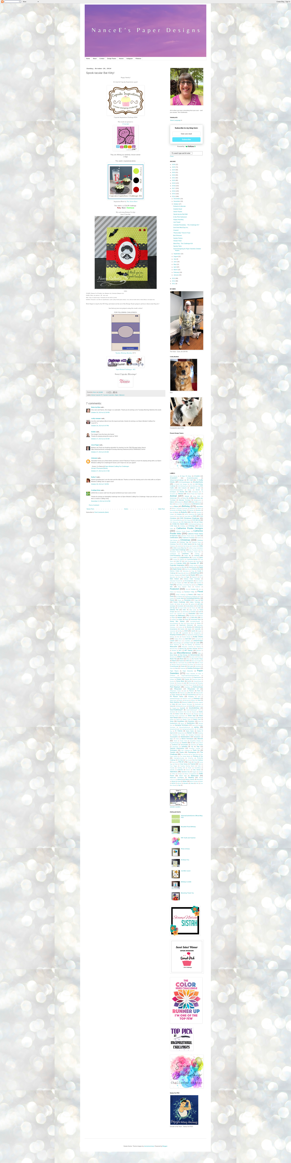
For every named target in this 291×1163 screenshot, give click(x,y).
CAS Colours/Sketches (176, 520)
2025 (174, 167)
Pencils (172, 681)
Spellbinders (191, 723)
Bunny (176, 512)
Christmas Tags (183, 542)
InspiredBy (198, 629)
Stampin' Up (190, 733)
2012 (174, 281)
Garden (172, 604)
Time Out (187, 760)
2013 (174, 278)
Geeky (178, 604)
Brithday (191, 510)
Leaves (172, 641)
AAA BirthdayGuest (183, 486)
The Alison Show (132, 201)
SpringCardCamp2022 (188, 729)
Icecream (172, 625)
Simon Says (192, 715)
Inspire (189, 629)
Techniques (173, 750)
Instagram (130, 58)
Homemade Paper (196, 619)
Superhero (193, 744)
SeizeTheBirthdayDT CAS (193, 710)
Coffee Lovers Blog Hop (179, 548)
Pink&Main (187, 687)
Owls (176, 668)
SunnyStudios (184, 744)
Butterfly (184, 512)
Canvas (172, 516)
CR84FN (182, 559)
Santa (171, 706)
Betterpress (187, 504)
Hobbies (174, 619)
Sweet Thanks (177, 211)
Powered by (180, 146)
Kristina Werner (178, 638)
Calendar (198, 512)
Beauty (199, 502)
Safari (173, 704)
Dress (187, 573)
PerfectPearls (197, 681)
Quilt (199, 696)
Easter (193, 575)
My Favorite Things (197, 658)
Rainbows (197, 698)
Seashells (182, 708)
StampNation (197, 736)
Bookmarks (173, 510)
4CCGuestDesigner (184, 482)
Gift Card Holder (182, 607)
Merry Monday (193, 648)
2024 (174, 170)
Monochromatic (195, 655)
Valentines (173, 772)
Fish (200, 589)
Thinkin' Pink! (177, 241)
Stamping (200, 733)
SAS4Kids (178, 706)
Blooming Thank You (187, 893)
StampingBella (174, 736)
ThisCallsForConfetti (179, 758)
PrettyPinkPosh (191, 694)
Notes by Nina (95, 407)
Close (172, 156)
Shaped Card (197, 713)
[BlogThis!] (110, 392)
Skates (172, 719)
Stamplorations (185, 737)
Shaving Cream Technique (177, 715)
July (175, 259)
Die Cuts (184, 567)
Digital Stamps (177, 569)
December (177, 198)
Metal (201, 648)
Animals (187, 496)
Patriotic (187, 679)
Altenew (180, 493)
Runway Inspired (198, 702)
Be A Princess (177, 235)
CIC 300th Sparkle (186, 544)
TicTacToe (190, 758)
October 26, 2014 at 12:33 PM (100, 412)
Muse (181, 659)
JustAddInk (185, 633)
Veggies (194, 771)
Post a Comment (94, 505)
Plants (199, 690)
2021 (174, 178)
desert (178, 567)
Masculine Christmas (187, 646)
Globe (178, 611)
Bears (193, 502)
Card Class (179, 516)
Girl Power (192, 607)
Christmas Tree (174, 544)
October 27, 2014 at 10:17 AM (100, 471)
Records (186, 700)
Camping (179, 514)
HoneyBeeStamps (195, 621)
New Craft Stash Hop (181, 662)
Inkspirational (173, 629)
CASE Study (173, 526)
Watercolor (195, 776)
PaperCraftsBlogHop (175, 677)
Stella (177, 738)
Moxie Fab (173, 659)
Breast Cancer (182, 510)
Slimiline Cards (187, 719)
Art (180, 498)
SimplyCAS (193, 717)
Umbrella (172, 769)
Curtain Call (192, 565)
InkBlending (197, 627)
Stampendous (181, 733)
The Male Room (194, 754)
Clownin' (176, 230)
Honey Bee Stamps (177, 621)
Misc (171, 653)
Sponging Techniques (182, 725)
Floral (200, 591)
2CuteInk (197, 476)
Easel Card (185, 575)
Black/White (199, 506)
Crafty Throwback (188, 561)
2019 (174, 183)
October (176, 204)
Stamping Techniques (195, 735)
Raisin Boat (173, 700)
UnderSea (180, 769)
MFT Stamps (188, 650)
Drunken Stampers (175, 575)
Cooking (194, 557)
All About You (185, 860)
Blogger (164, 1146)
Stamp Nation (190, 731)
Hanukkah (192, 615)
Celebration (174, 537)
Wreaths (185, 783)
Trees (195, 762)
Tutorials (172, 767)
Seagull (174, 708)
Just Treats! (176, 222)
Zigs (179, 785)
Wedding (191, 777)
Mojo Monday (184, 655)
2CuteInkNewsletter (192, 478)
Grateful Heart (177, 209)
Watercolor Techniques (177, 777)
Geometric (180, 606)
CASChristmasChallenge (194, 524)
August (176, 256)
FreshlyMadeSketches (193, 598)
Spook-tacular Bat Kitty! (180, 214)
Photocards (192, 683)
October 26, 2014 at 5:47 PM (100, 425)
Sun (192, 742)
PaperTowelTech (187, 677)
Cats (198, 535)
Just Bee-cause (186, 871)
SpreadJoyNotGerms (184, 727)
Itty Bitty (180, 631)
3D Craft (190, 480)
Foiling (199, 594)
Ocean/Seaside (174, 666)
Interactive (172, 631)
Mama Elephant (174, 644)
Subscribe (186, 139)
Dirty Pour (187, 569)
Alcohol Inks (183, 492)
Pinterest (138, 58)
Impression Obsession (186, 625)
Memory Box (183, 648)
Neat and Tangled (196, 660)
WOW (173, 783)
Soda (199, 721)
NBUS (187, 660)
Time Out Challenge (197, 760)
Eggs (187, 577)
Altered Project (191, 493)
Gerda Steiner (190, 606)
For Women (179, 596)
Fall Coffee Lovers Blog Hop (184, 584)
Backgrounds (197, 500)
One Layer (190, 666)
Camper (172, 514)
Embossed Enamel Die (176, 580)
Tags (198, 746)
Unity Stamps (197, 769)
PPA (184, 694)
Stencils (200, 738)
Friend (172, 600)
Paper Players (174, 671)
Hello (187, 617)
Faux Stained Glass (184, 586)
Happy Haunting (178, 219)
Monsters (172, 657)
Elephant (194, 577)
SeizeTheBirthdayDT (176, 710)
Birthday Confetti (186, 882)
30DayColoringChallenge (177, 480)
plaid (185, 690)
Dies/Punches (193, 567)
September (177, 254)
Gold (199, 611)
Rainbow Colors (187, 698)
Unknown (94, 458)
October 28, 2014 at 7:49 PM (100, 484)
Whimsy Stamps (189, 779)
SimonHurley (184, 717)
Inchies (180, 627)
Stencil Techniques (187, 738)
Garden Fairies (178, 238)
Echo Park (181, 577)
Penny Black (180, 681)
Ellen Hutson (174, 579)
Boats (185, 508)
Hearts (179, 617)
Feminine (193, 589)
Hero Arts (194, 617)
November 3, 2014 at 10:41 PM (100, 501)
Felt (187, 589)
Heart (173, 617)
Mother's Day (181, 657)
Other (171, 668)
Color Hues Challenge (179, 550)
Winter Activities (194, 781)
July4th (193, 631)
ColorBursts (173, 553)
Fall (171, 585)
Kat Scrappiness (196, 633)
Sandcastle (198, 704)
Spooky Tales (177, 246)
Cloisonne (172, 546)
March (176, 269)
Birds (176, 506)
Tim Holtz (180, 760)
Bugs (171, 512)
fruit (202, 600)
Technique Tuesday (194, 748)
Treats (189, 762)
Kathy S (93, 477)
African (189, 489)
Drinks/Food (195, 573)
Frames (172, 598)
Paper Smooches (188, 671)
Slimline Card (197, 719)
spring (196, 727)
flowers (190, 594)
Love (197, 643)
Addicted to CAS (195, 488)
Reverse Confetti (187, 702)
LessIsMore (187, 640)
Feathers (197, 586)
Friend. (179, 600)
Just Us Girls (174, 633)
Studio (175, 740)
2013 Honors (173, 476)
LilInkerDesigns (198, 641)
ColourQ (196, 555)
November (177, 201)
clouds (179, 546)
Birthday (186, 506)
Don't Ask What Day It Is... (181, 227)
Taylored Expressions (177, 748)
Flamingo (179, 591)
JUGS (186, 631)
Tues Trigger (173, 766)
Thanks (181, 752)
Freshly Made (180, 598)
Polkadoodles (199, 692)
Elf (200, 577)
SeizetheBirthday (194, 708)
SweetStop (175, 746)
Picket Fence (179, 685)
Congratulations (184, 557)
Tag (192, 746)
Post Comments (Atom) (101, 512)
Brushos (198, 510)
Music (188, 658)
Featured (174, 589)
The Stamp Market (185, 756)
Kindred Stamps (186, 636)
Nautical (181, 660)
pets (185, 683)
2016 (174, 191)
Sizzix (199, 717)
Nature (174, 660)
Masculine (173, 646)
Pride (199, 694)
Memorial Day (173, 648)
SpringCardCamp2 (175, 729)
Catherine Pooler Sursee (187, 535)
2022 (174, 175)
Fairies (192, 582)
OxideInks (182, 668)
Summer (184, 742)
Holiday (180, 619)
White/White (200, 779)
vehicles (201, 771)
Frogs (196, 600)
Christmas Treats (196, 542)
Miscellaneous (184, 653)
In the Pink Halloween (180, 217)
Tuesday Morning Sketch (187, 766)
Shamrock (188, 713)
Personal (179, 683)
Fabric (185, 582)
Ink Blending (188, 627)
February (176, 272)
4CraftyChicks (198, 482)
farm (195, 584)
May (175, 264)
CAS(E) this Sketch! (178, 524)
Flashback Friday (189, 591)
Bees (171, 504)
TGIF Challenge (185, 750)
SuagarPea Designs (195, 740)
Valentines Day (185, 771)
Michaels (198, 650)
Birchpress (196, 504)
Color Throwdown (193, 550)
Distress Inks (196, 569)
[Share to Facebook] (114, 392)
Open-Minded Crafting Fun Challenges (117, 466)
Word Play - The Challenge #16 (183, 243)
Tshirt (199, 764)
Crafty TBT (179, 561)
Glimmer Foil (174, 610)
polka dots (190, 692)
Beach (186, 502)
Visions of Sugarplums (190, 773)
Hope (182, 623)
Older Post (161, 509)
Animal (93, 395)
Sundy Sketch (199, 742)
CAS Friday (187, 520)
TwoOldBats (197, 767)
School (190, 706)
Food (171, 596)
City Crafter (197, 544)
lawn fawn (188, 639)
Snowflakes (180, 721)
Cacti (192, 512)
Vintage (180, 773)
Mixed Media (173, 655)
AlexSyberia (195, 491)
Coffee (201, 546)
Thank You (196, 750)
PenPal (189, 681)
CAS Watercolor (174, 522)
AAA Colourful (182, 488)
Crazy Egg (198, 561)
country (175, 559)
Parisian (172, 679)
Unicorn (188, 769)
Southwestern (174, 723)
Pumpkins (191, 696)
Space (182, 723)
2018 (174, 186)
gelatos (193, 604)
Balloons (172, 502)
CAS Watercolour (186, 522)
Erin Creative (199, 580)
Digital (116, 395)
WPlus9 (179, 783)
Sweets (201, 744)
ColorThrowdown (175, 555)
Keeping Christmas (176, 634)
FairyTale (198, 582)
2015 (174, 193)
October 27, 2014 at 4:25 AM (100, 452)
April (175, 267)
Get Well (198, 606)
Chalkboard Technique (188, 537)
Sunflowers (175, 744)
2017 (174, 188)
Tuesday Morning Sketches (123, 353)
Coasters (194, 546)
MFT (180, 650)
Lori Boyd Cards (188, 642)
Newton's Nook (176, 664)
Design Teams (111, 58)
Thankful (172, 752)
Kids (178, 636)
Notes (191, 664)
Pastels (179, 679)
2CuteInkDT (173, 478)
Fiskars (172, 591)
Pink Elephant (175, 687)
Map (183, 644)
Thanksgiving (192, 752)
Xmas (192, 783)
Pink (200, 685)
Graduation (191, 613)
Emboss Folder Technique (192, 579)
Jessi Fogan (95, 445)
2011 (174, 283)
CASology (191, 526)
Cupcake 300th (181, 563)
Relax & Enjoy (185, 849)
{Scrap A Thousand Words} (99, 468)
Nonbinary (185, 664)
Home (88, 58)
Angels (199, 493)
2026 (174, 164)
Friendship (187, 600)
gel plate (185, 604)
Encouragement (189, 580)
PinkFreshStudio (198, 687)
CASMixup (183, 526)
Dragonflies (181, 573)
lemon (180, 640)
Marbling (190, 644)
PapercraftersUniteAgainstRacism (190, 675)
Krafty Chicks (198, 637)
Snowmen (191, 721)
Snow (171, 721)
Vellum (173, 773)
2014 (174, 196)
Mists (199, 653)
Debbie (93, 432)
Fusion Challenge (179, 602)
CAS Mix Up (196, 520)
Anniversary (173, 498)
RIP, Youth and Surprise (188, 838)
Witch (201, 781)
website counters (175, 807)
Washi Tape (183, 775)
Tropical (192, 764)
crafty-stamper (96, 418)
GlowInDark (186, 611)
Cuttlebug (200, 565)
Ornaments (198, 666)
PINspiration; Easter (175, 690)
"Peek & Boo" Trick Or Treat (181, 233)
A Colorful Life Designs (180, 484)
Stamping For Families (178, 735)
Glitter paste (192, 609)
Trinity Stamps (184, 764)
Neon (171, 662)
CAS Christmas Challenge (189, 518)
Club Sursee (186, 546)
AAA (191, 484)
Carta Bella (187, 516)
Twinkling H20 (181, 767)
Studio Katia (183, 740)
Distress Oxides (174, 571)
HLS (202, 617)
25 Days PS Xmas (185, 476)
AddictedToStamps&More (176, 489)
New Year (192, 662)
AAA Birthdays (194, 486)
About (95, 58)
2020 (174, 180)
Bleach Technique (177, 508)
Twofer (189, 767)
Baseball (179, 502)
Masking (198, 646)
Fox (200, 596)
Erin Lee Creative (176, 582)
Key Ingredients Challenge (192, 634)
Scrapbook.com (199, 706)
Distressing (185, 571)
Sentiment (172, 711)
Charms (199, 537)
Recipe (180, 700)
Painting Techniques (193, 668)
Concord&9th (173, 557)
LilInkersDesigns (177, 642)
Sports (194, 725)
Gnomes (193, 611)
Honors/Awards (174, 623)
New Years (200, 662)
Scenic (185, 706)
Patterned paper (196, 679)
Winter (185, 781)
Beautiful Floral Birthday (188, 826)
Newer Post (90, 509)
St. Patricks (178, 731)
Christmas (185, 540)
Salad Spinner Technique (185, 704)
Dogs (193, 571)
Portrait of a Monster (179, 206)
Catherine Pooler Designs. (183, 531)
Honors (121, 58)
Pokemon (182, 692)
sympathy (184, 746)
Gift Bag (172, 607)
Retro (199, 700)
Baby (192, 498)
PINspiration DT (193, 689)
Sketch (178, 719)
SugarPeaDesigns (174, 742)
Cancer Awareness (189, 514)
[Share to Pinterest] (116, 392)
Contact (101, 58)
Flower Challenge (181, 594)
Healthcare (200, 615)
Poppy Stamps (176, 694)
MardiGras (198, 644)
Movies (199, 657)
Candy (199, 514)
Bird (171, 506)
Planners (191, 690)
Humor (199, 623)
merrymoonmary (149, 1146)
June (175, 262)
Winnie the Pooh (176, 781)
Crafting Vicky (95, 490)
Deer (173, 567)
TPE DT (181, 762)
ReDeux (193, 700)
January (176, 275)
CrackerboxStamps (192, 559)
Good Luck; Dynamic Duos (177, 613)
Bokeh (199, 508)
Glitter (184, 609)
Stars (171, 738)
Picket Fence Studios (191, 685)
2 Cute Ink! (125, 124)
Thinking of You (198, 756)
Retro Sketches (174, 702)
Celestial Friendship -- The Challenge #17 (186, 225)
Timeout (174, 762)
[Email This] (108, 392)
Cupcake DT (98, 395)
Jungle (199, 631)
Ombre (183, 666)
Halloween (121, 395)
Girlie (199, 607)
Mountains (192, 657)
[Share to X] (112, 392)
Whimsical (180, 779)
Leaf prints (198, 638)
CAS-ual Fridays (198, 522)
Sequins (194, 711)
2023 (174, 172)
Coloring (197, 553)
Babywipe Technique (185, 500)
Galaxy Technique (195, 602)
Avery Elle (185, 498)
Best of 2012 (178, 504)
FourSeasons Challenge (190, 596)
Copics (201, 557)
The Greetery (184, 754)
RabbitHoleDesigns (175, 698)
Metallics (174, 650)
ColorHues (185, 553)
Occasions (198, 664)
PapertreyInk (197, 677)
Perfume (172, 683)
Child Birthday (174, 540)
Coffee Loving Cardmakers (196, 548)
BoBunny (192, 508)
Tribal (176, 764)
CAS (194, 516)
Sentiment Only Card (183, 711)
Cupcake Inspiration (108, 395)
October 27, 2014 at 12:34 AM (100, 439)
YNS (197, 783)
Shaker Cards (179, 713)
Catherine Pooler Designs (189, 528)
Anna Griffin (196, 496)
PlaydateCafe (173, 692)
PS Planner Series (176, 696)
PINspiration (178, 689)
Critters (172, 563)
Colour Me (187, 555)
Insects (182, 629)
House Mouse (190, 623)
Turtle (199, 766)
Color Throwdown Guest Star (192, 551)
